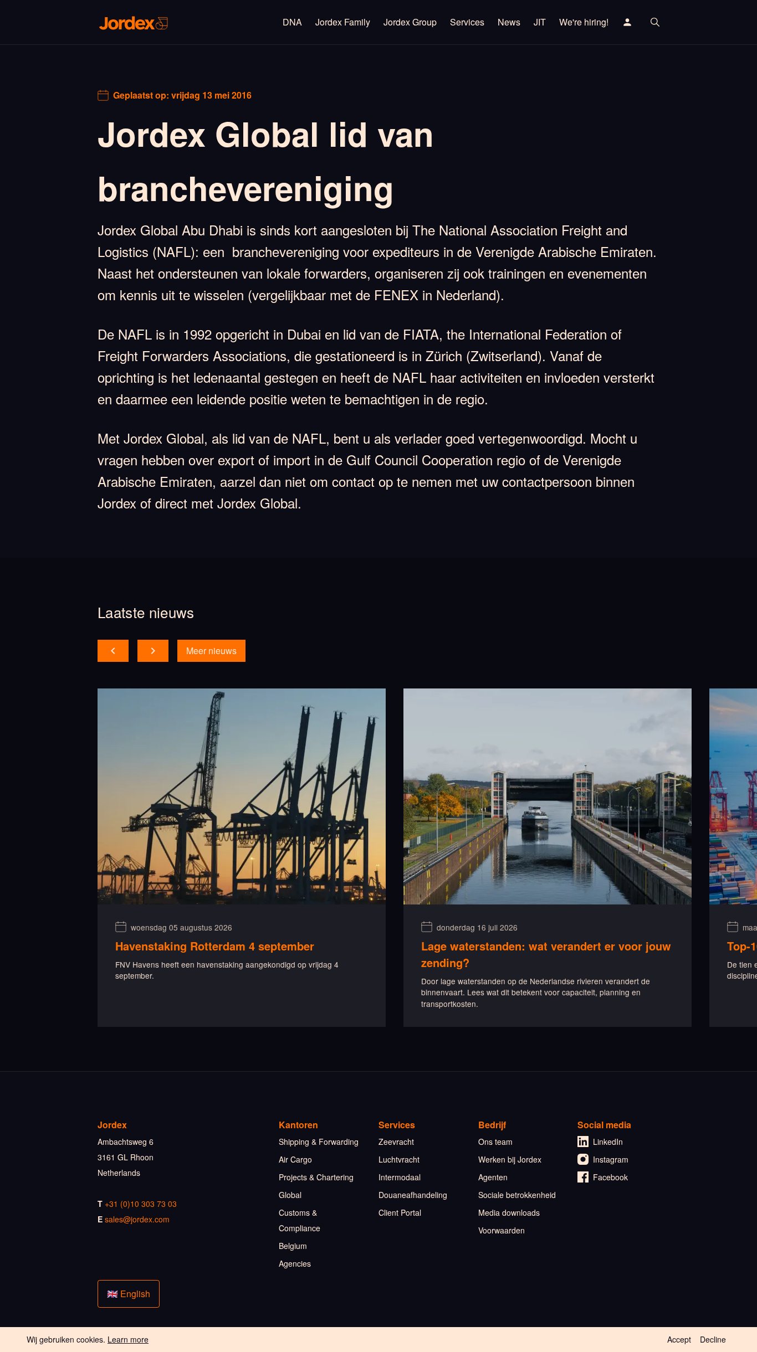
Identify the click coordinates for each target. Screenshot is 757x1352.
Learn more (128, 1339)
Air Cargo (295, 1159)
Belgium (293, 1245)
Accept (679, 1339)
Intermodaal (399, 1177)
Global (290, 1194)
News (509, 22)
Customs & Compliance (299, 1220)
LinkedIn (608, 1141)
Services (467, 22)
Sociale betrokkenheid (517, 1194)
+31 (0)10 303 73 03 (141, 1203)
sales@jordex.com (137, 1219)
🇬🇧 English (128, 1293)
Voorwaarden (501, 1230)
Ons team (495, 1141)
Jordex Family (342, 22)
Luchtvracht (399, 1159)
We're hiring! (583, 22)
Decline (713, 1339)
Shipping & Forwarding (319, 1141)
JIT (540, 22)
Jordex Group (410, 22)
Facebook (610, 1177)
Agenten (493, 1177)
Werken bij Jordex (509, 1159)
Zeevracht (396, 1141)
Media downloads (509, 1212)
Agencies (295, 1263)
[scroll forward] (152, 651)
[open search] (655, 22)
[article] (242, 857)
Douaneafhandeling (412, 1194)
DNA (292, 22)
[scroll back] (113, 651)
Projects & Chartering (316, 1177)
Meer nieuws (211, 650)
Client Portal (399, 1212)
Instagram (610, 1159)
